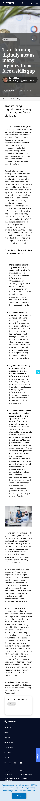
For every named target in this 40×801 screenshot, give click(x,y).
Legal (6, 757)
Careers (7, 752)
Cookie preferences (26, 774)
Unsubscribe (24, 778)
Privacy (22, 771)
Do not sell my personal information (11, 779)
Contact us (7, 771)
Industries (9, 727)
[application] (20, 791)
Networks (11, 704)
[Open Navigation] (37, 3)
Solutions (8, 742)
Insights (8, 737)
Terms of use (8, 774)
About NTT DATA (10, 747)
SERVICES (8, 732)
